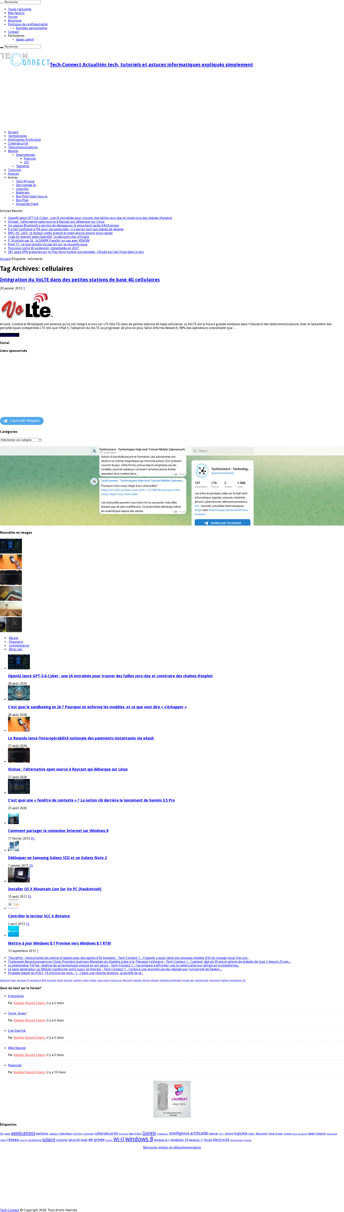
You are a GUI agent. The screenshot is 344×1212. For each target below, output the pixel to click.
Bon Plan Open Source (31, 196)
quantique (332, 1134)
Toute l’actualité (19, 9)
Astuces (13, 174)
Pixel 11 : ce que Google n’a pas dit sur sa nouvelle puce (47, 244)
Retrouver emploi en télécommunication (172, 1147)
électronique (236, 1140)
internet (154, 980)
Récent (13, 638)
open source (103, 980)
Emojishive (16, 996)
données (123, 1134)
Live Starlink (17, 1031)
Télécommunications (23, 147)
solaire (85, 980)
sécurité (68, 980)
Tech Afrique (25, 181)
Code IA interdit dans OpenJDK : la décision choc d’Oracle (48, 237)
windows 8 (35, 980)
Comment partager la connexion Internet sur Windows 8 (58, 831)
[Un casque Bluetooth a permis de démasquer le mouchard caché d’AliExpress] (11, 600)
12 (27, 924)
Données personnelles (31, 28)
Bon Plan (22, 200)
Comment (88, 1133)
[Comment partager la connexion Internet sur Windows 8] (13, 823)
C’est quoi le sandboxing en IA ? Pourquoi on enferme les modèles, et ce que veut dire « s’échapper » (97, 707)
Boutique (15, 20)
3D (244, 980)
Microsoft (127, 980)
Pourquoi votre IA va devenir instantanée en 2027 (43, 248)
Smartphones (25, 155)
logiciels (137, 980)
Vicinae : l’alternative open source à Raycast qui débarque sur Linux (56, 222)
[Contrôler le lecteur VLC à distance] (13, 908)
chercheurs (214, 980)
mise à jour (116, 980)
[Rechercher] (1, 3)
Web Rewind (17, 1048)
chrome (77, 1133)
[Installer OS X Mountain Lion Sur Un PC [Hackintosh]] (19, 881)
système (77, 980)
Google (186, 980)
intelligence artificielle (170, 980)
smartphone (34, 1140)
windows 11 (196, 1140)
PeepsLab (15, 1065)
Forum (13, 17)
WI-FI (43, 980)
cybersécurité (201, 980)
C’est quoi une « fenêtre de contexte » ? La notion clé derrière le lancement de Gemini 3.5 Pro (91, 800)
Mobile (13, 151)
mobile (287, 1133)
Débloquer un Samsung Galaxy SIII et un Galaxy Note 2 (57, 858)
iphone (146, 980)
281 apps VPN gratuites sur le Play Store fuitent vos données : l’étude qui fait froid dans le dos (76, 252)
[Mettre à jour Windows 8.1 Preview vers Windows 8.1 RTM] (13, 935)
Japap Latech (25, 39)
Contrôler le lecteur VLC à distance (39, 916)
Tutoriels (14, 170)
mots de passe (299, 1134)
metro (251, 1133)
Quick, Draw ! (17, 1013)
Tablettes (22, 166)
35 (32, 838)
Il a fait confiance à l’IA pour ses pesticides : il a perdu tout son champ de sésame (66, 229)
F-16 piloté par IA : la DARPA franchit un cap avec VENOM (49, 240)
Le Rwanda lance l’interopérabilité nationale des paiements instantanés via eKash (81, 738)
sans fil (23, 1140)
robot (3, 1140)
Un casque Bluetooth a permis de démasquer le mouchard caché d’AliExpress (63, 225)
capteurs (54, 1133)
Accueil (13, 132)
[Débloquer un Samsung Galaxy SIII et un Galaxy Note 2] (13, 850)
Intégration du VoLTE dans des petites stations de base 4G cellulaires (80, 279)
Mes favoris (16, 13)
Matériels (22, 193)
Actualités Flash (27, 204)
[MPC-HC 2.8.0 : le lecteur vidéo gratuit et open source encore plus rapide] (11, 631)
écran (13, 980)
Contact (13, 32)
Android (30, 159)
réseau (93, 980)
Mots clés (15, 649)
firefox (138, 1133)
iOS (26, 162)
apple (7, 1133)
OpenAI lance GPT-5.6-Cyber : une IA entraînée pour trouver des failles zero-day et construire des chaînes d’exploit (90, 218)
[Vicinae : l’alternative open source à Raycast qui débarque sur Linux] (11, 584)
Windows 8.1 (162, 1140)
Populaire (16, 642)
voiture (109, 1140)
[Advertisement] (119, 99)
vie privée (51, 980)
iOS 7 (221, 1134)
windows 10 (23, 980)
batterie (225, 980)
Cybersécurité (18, 143)
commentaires (19, 645)
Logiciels (22, 189)
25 (31, 865)
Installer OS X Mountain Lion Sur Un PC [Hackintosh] (54, 889)
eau (192, 980)
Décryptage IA (26, 185)
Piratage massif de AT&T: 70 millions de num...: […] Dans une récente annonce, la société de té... (75, 973)
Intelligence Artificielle (24, 140)
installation (162, 1134)
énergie (247, 1140)
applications (236, 980)
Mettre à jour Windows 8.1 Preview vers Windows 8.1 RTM (59, 943)
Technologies (17, 136)
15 (29, 897)
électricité (5, 980)
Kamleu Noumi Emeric (30, 1003)
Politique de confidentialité (28, 24)
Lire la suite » (9, 335)
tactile (60, 980)
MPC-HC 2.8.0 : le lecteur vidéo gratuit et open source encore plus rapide (60, 233)
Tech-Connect (9, 1210)
